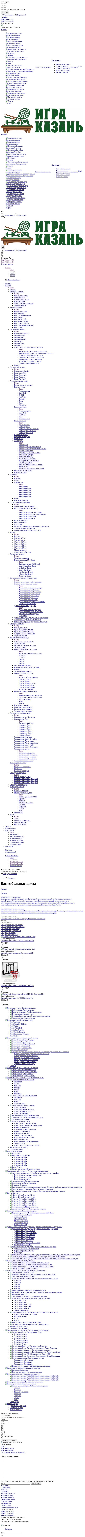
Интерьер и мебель (21, 791)
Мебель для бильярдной (28, 797)
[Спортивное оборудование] (20, 57)
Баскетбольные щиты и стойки (30, 512)
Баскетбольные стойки (36, 919)
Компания (5, 1485)
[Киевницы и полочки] (20, 85)
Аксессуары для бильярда (24, 641)
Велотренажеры (44, 911)
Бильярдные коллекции (32, 905)
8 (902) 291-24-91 (7, 21)
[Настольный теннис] (20, 41)
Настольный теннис (21, 333)
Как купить (14, 834)
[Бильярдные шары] (20, 73)
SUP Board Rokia (7, 1450)
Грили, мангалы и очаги (23, 385)
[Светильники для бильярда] (20, 81)
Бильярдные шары (21, 628)
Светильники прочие (27, 753)
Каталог (13, 290)
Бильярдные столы (21, 295)
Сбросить (13, 1440)
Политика (4, 1491)
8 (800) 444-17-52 (7, 19)
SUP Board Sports (7, 1448)
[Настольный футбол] (20, 45)
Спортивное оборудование (24, 506)
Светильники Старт (26, 723)
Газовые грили (24, 391)
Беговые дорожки (31, 911)
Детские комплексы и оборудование (28, 582)
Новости (4, 1489)
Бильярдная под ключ (22, 777)
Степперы (53, 911)
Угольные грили (25, 411)
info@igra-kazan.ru (10, 874)
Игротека (17, 478)
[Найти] (2, 1535)
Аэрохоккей (23, 486)
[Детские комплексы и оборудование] (20, 69)
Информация (6, 1503)
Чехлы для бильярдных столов (30, 653)
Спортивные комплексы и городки (43, 913)
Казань (12, 276)
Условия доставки (7, 1497)
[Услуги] (20, 101)
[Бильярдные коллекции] (20, 93)
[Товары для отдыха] (20, 65)
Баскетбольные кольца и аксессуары (14, 919)
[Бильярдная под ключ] (20, 89)
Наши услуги (6, 1505)
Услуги (16, 818)
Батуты (17, 536)
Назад (12, 270)
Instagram (11, 878)
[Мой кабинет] (2, 212)
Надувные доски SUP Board (29, 564)
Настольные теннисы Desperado (13, 1452)
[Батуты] (20, 61)
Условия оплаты (7, 1495)
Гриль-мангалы (24, 425)
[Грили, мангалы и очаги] (20, 49)
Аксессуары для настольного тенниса (33, 351)
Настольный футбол (21, 371)
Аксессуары (23, 445)
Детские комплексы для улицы (30, 588)
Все (2, 1446)
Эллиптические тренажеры (19, 913)
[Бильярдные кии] (20, 37)
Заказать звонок (7, 264)
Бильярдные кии (20, 311)
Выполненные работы (9, 1507)
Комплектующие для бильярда (30, 695)
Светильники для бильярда (24, 717)
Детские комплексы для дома (30, 610)
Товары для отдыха (21, 558)
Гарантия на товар (8, 1499)
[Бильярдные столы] (20, 33)
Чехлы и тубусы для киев (28, 677)
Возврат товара (6, 1501)
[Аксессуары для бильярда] (20, 77)
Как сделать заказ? (8, 1493)
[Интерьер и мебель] (20, 97)
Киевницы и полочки (22, 767)
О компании (5, 1487)
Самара (12, 274)
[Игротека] (20, 53)
